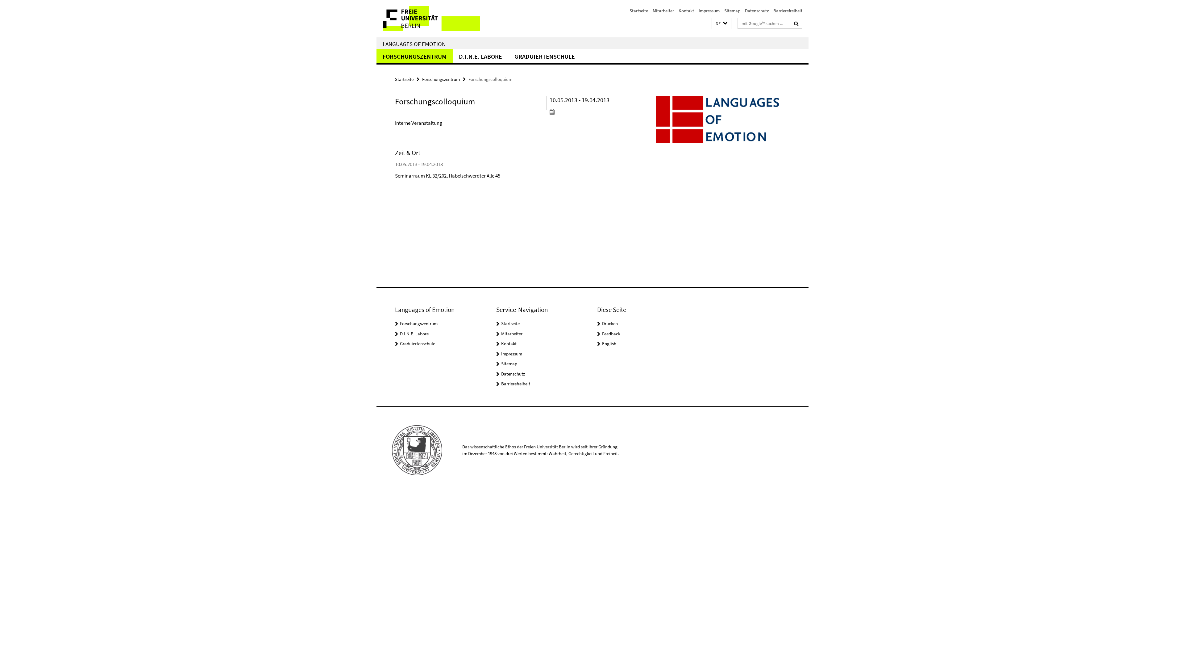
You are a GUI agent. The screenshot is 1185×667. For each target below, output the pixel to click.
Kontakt (686, 11)
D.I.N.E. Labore (480, 56)
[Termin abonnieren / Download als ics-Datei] (586, 111)
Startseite (639, 11)
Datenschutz (757, 11)
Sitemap (732, 11)
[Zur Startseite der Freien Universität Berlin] (428, 18)
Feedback (611, 334)
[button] (721, 23)
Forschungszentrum (415, 56)
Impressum (709, 11)
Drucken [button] (610, 323)
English (609, 343)
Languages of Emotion (414, 44)
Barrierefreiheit (787, 11)
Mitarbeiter (663, 11)
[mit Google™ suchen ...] (796, 23)
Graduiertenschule (544, 56)
